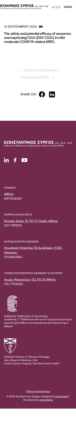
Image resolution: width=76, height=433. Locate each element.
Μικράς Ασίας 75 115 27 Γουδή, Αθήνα (31, 221)
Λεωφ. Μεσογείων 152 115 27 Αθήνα (30, 279)
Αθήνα (8, 194)
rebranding (46, 399)
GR (53, 7)
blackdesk (62, 396)
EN (59, 7)
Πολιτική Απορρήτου (38, 391)
